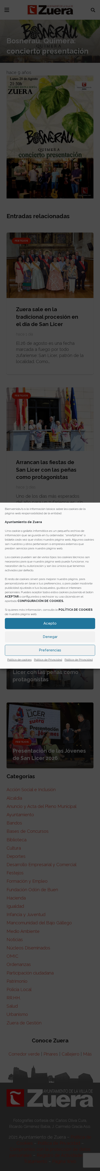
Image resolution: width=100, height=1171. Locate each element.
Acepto (50, 623)
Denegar (50, 637)
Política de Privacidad (48, 659)
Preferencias (50, 650)
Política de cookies (19, 659)
